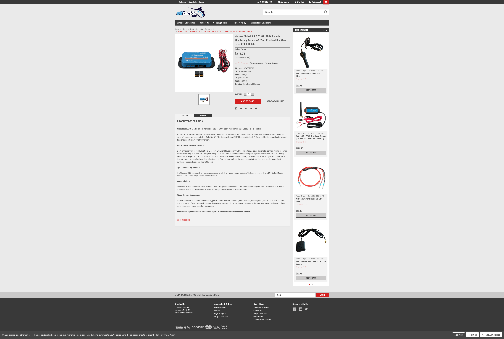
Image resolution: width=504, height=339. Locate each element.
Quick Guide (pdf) (183, 220)
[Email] (241, 108)
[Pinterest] (256, 108)
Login (216, 314)
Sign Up (223, 314)
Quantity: (238, 94)
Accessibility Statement (261, 23)
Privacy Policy (240, 23)
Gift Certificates (220, 308)
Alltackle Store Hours (186, 23)
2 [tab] (312, 284)
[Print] (246, 108)
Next (326, 31)
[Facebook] (236, 108)
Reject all (472, 334)
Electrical (193, 29)
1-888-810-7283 (266, 2)
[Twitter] (251, 108)
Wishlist (300, 2)
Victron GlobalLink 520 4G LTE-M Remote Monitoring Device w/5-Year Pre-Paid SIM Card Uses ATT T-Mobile (215, 31)
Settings (459, 334)
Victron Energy (301, 71)
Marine (184, 29)
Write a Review (272, 63)
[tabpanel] (311, 64)
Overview (184, 116)
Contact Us (204, 23)
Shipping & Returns (221, 23)
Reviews (203, 116)
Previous (324, 31)
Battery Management (207, 29)
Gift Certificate (283, 2)
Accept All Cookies (491, 334)
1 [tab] (309, 284)
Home (177, 29)
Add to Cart (311, 90)
